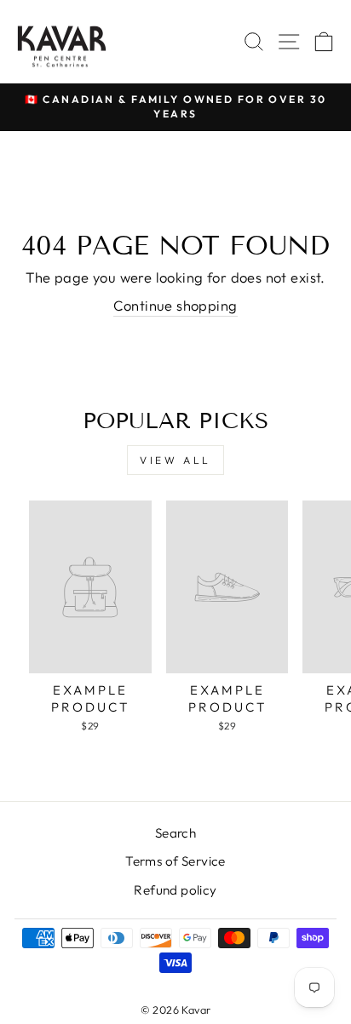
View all (175, 460)
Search (175, 833)
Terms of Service (175, 861)
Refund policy (175, 890)
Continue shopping (175, 305)
